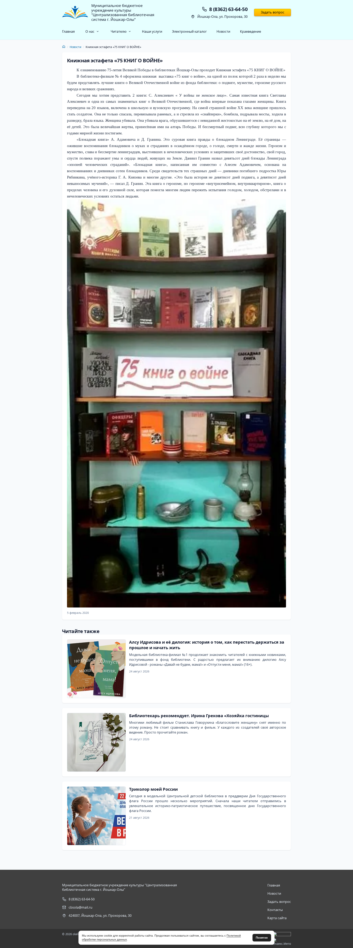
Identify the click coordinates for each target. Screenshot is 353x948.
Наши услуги (152, 31)
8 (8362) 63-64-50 (82, 899)
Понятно (262, 937)
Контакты (275, 910)
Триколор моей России (153, 789)
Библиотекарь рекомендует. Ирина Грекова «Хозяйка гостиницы (199, 715)
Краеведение (250, 31)
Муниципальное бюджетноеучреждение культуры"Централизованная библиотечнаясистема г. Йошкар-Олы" (122, 12)
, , (100, 915)
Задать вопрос (272, 12)
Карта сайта (277, 918)
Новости (223, 31)
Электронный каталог (189, 31)
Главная (68, 31)
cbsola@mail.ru (80, 907)
